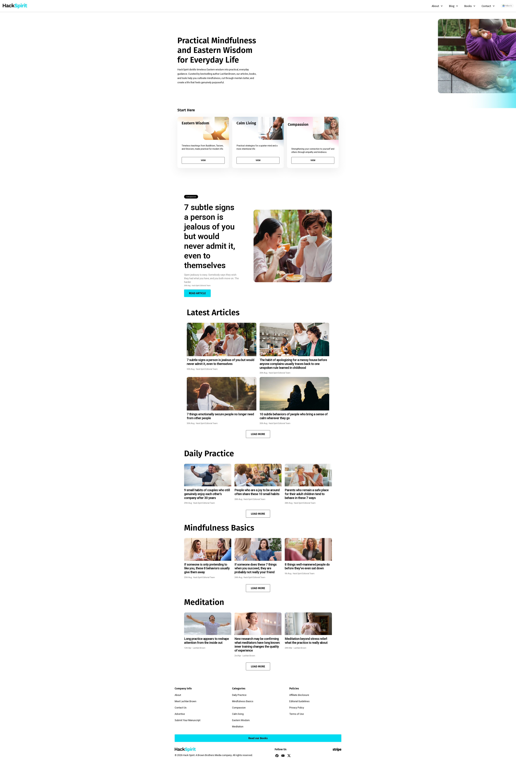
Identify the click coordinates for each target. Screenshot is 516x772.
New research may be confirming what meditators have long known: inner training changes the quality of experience (257, 644)
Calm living (238, 714)
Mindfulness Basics (242, 701)
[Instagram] (295, 755)
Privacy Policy (296, 707)
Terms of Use (296, 714)
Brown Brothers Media (209, 755)
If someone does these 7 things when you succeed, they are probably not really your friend (255, 568)
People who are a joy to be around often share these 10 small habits (257, 492)
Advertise (180, 714)
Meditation (237, 726)
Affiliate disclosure (299, 695)
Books (468, 6)
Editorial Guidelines (299, 701)
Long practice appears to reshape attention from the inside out (206, 641)
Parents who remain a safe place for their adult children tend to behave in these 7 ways (307, 494)
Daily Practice (239, 695)
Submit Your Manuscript (187, 720)
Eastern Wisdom (241, 720)
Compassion (191, 197)
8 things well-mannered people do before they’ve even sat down (307, 566)
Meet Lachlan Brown (185, 701)
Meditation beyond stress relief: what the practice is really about (306, 641)
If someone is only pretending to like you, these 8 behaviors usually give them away (207, 568)
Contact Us (181, 707)
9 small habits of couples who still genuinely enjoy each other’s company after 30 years (207, 494)
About (178, 695)
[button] (258, 434)
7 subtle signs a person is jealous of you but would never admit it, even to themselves (209, 236)
